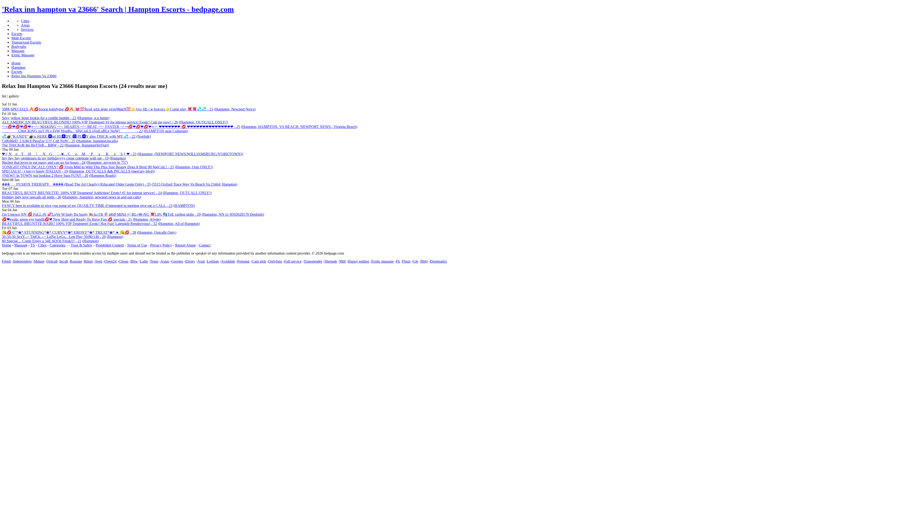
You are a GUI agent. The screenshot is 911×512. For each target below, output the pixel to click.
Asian (164, 261)
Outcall (51, 261)
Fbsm (406, 261)
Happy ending (358, 261)
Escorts (16, 34)
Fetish (6, 261)
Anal (201, 261)
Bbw (134, 261)
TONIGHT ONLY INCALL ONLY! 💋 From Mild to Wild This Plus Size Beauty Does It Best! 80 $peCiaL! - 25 (88, 167)
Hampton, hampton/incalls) (97, 141)
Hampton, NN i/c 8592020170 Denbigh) (233, 214)
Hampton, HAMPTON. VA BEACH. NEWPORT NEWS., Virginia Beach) (299, 127)
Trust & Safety (82, 245)
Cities (25, 21)
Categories (57, 245)
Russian (76, 261)
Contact (204, 245)
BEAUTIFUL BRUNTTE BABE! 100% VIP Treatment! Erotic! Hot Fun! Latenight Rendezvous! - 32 (79, 224)
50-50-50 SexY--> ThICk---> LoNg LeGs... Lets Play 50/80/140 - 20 (54, 237)
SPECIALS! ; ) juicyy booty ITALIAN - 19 (35, 171)
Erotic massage (382, 261)
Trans (154, 261)
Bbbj (424, 261)
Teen (98, 261)
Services (27, 29)
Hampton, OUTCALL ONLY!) (204, 122)
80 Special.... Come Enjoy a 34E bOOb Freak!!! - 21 (41, 241)
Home (6, 245)
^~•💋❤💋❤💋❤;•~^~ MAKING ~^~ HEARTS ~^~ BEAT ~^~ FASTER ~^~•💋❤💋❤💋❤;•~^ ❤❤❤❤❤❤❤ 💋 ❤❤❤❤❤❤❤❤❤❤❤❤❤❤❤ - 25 (121, 127)
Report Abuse (185, 245)
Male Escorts (21, 38)
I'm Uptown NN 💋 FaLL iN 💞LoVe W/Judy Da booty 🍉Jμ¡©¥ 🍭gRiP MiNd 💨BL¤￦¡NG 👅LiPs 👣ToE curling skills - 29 (101, 214)
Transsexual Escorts (26, 42)
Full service (293, 261)
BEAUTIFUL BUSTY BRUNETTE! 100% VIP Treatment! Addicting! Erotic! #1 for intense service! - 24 (82, 193)
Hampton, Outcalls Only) (157, 232)
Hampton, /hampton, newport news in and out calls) (102, 197)
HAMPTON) (185, 206)
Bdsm (88, 261)
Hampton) (118, 158)
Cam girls (259, 261)
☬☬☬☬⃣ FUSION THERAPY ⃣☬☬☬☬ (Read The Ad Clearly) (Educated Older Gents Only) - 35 (76, 184)
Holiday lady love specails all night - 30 (31, 197)
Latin (144, 261)
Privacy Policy (161, 245)
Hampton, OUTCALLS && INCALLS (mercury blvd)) (112, 171)
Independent (22, 261)
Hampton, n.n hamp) (93, 118)
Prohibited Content (110, 245)
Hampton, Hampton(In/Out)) (87, 145)
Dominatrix (438, 261)
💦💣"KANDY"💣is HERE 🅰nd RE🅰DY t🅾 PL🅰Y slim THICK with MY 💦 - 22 (68, 136)
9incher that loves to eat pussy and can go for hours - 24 (43, 162)
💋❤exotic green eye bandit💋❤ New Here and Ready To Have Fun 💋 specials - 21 (67, 219)
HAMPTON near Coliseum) (166, 131)
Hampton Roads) (103, 176)
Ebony (190, 261)
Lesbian (213, 261)
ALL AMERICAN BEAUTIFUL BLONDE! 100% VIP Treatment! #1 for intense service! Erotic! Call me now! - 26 (90, 122)
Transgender (313, 261)
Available (228, 261)
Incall (64, 261)
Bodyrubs (18, 47)
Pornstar (243, 261)
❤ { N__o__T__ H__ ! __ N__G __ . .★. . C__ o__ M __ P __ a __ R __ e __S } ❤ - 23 (69, 154)
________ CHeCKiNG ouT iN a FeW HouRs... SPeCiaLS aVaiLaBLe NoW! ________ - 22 (72, 131)
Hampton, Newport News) (235, 109)
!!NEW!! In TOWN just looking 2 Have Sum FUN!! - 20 (45, 176)
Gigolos (177, 261)
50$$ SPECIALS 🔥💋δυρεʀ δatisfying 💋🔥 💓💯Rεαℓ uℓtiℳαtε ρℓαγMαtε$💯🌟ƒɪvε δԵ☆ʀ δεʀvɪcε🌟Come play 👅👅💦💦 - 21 (107, 109)
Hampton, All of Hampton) (179, 224)
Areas (25, 25)
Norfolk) (144, 136)
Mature (39, 261)
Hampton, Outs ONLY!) (194, 167)
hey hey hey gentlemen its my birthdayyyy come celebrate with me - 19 (55, 158)
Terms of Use (137, 245)
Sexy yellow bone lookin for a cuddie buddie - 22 (39, 118)
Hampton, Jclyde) (147, 219)
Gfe (415, 261)
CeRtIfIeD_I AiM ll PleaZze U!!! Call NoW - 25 (38, 141)
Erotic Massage (22, 55)
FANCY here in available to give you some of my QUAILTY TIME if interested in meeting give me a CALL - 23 (87, 206)
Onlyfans (275, 261)
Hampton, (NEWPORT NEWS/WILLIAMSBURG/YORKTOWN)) (191, 154)
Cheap (123, 261)
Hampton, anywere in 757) (108, 162)
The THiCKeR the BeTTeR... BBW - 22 (33, 145)
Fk (398, 261)
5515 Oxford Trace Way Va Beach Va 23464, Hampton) (195, 184)
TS (32, 245)
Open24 (110, 261)
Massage (17, 51)
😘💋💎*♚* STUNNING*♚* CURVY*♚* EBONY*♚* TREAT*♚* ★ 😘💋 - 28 (69, 232)
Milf (342, 261)
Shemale (330, 261)
